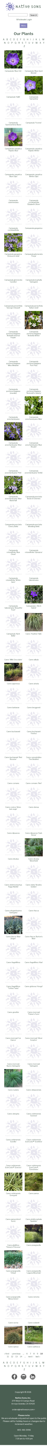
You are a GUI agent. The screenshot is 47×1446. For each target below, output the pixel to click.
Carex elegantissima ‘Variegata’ (13, 912)
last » (38, 1356)
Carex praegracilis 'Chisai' (13, 1272)
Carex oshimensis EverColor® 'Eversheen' (34, 1167)
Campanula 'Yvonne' (34, 123)
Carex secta (13, 1323)
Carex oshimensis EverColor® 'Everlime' (33, 1141)
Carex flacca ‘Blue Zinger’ (13, 938)
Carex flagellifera (13, 962)
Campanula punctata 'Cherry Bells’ (13, 525)
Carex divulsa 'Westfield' (33, 860)
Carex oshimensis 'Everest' (34, 1115)
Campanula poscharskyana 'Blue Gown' (13, 445)
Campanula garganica (33, 228)
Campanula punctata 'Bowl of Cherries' (33, 498)
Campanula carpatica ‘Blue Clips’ (13, 175)
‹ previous (16, 1354)
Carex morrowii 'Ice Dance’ (13, 1039)
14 (21, 1356)
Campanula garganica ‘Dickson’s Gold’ (13, 255)
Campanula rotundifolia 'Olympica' (33, 551)
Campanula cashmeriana (13, 201)
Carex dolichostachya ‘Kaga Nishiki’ (13, 886)
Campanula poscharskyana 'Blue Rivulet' (33, 445)
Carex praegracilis (34, 1245)
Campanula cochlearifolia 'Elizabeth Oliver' (33, 202)
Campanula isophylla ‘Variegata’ (34, 281)
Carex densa (34, 807)
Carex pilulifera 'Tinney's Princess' (13, 1246)
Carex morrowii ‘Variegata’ (34, 1065)
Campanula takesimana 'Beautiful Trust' (13, 608)
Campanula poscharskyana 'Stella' (34, 472)
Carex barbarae (13, 707)
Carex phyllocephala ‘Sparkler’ (34, 1220)
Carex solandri (33, 1323)
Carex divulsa (13, 859)
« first (6, 1354)
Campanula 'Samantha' (33, 98)
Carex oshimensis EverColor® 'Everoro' (13, 1166)
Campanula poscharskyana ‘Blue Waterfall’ (13, 499)
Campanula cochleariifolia (13, 229)
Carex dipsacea (13, 833)
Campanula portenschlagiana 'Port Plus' (34, 363)
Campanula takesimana (33, 579)
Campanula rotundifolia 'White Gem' (13, 580)
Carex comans (13, 783)
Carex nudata (13, 1090)
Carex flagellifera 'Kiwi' (34, 962)
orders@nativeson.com (23, 1409)
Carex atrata (34, 684)
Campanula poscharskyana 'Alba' (33, 418)
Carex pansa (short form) (13, 1220)
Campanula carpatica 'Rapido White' (33, 150)
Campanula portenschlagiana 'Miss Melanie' (13, 363)
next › (30, 1356)
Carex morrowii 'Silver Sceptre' (33, 1039)
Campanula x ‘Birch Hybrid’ (33, 607)
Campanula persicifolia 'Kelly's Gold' (34, 307)
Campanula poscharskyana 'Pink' (13, 472)
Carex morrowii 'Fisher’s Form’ (34, 1013)
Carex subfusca (33, 1347)
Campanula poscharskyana (13, 418)
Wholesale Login (24, 19)
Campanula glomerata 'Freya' (34, 255)
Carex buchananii (13, 731)
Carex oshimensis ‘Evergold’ (13, 1194)
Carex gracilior (13, 1012)
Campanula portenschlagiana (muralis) (13, 391)
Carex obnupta (13, 1114)
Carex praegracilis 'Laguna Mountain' (33, 1272)
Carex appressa (13, 684)
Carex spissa (13, 1347)
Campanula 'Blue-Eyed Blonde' (34, 72)
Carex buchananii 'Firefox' (33, 732)
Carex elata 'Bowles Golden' (34, 886)
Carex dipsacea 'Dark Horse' (33, 834)
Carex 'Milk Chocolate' (13, 660)
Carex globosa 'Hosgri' (34, 986)
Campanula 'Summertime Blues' (13, 124)
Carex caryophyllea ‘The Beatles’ (33, 758)
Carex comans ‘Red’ (34, 783)
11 (8, 1356)
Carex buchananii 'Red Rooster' (13, 758)
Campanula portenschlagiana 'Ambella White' (34, 334)
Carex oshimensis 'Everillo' (13, 1141)
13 (16, 1356)
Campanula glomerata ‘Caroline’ (13, 281)
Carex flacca (34, 911)
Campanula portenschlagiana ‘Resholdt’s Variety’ (33, 391)
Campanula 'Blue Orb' (13, 71)
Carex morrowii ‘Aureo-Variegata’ (13, 1065)
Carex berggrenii (33, 707)
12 (12, 1356)
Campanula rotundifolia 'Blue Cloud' (13, 552)
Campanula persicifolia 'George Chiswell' (13, 307)
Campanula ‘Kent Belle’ (13, 635)
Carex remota (33, 1297)
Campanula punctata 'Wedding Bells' (33, 525)
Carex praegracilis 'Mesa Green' (13, 1298)
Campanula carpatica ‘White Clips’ (33, 175)
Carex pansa (34, 1193)
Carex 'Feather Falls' (34, 634)
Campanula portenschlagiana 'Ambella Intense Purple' (13, 335)
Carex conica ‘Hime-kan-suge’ (13, 808)
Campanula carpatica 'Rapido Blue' (13, 150)
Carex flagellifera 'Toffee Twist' (13, 987)
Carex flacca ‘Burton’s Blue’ (34, 938)
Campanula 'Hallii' (13, 97)
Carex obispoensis (33, 1090)
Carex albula (34, 660)
